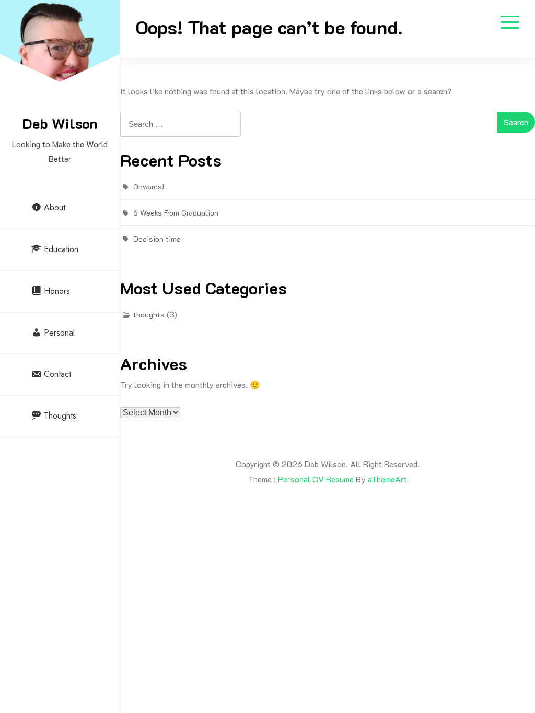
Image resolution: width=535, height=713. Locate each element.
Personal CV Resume (316, 478)
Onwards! (148, 187)
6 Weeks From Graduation (175, 213)
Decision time (157, 239)
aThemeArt (387, 478)
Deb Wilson (60, 123)
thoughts (149, 314)
